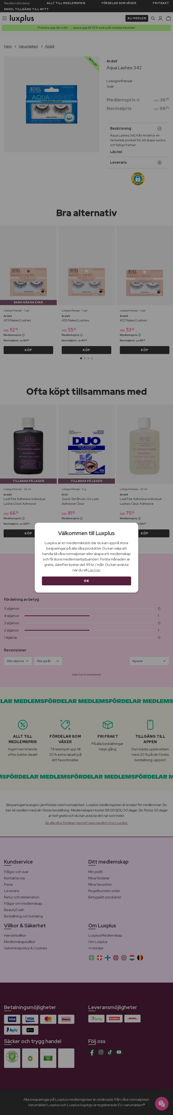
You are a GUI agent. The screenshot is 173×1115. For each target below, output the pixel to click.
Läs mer (94, 570)
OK (86, 581)
